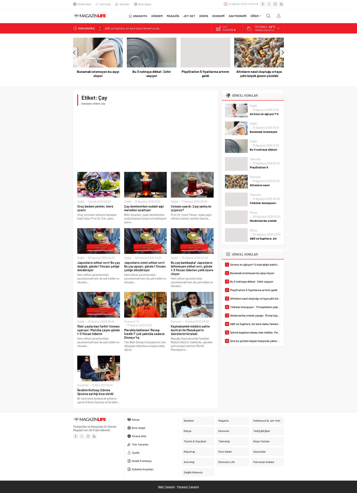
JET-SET (189, 16)
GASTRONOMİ (237, 16)
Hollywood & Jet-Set (266, 420)
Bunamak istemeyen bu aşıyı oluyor (98, 74)
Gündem (189, 420)
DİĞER (255, 16)
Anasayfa (86, 103)
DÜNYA (203, 16)
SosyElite (82, 385)
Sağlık (80, 201)
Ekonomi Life (226, 462)
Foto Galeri (225, 451)
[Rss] (281, 4)
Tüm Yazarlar (140, 444)
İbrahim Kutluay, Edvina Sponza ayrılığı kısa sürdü (95, 392)
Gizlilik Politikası (142, 461)
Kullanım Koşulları (143, 469)
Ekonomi (176, 321)
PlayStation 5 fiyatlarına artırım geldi (205, 74)
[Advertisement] (145, 139)
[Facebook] (262, 4)
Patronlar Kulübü (263, 462)
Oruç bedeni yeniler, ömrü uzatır (95, 208)
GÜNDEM (157, 16)
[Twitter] (269, 4)
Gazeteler (259, 451)
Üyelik (135, 452)
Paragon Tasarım (188, 486)
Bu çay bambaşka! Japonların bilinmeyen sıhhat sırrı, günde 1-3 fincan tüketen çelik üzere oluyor (192, 268)
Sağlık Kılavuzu (193, 472)
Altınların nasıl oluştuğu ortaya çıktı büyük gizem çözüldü (259, 74)
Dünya (253, 212)
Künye (135, 419)
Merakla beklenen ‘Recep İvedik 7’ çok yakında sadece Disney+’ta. (144, 333)
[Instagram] (275, 4)
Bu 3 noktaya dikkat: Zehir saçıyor (151, 74)
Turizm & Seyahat (195, 441)
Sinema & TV (131, 321)
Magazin (223, 420)
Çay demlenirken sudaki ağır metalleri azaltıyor (144, 208)
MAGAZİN (173, 16)
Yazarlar (124, 4)
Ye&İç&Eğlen (261, 431)
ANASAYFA (140, 16)
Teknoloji (255, 159)
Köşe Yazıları (261, 441)
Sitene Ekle (84, 4)
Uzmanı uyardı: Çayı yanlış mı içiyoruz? (191, 208)
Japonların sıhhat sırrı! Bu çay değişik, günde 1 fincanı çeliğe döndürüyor (98, 266)
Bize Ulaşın (144, 4)
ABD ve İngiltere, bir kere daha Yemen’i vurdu (132, 27)
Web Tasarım (166, 486)
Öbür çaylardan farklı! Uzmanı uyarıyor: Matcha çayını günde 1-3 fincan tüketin (98, 330)
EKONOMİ (218, 16)
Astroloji (105, 4)
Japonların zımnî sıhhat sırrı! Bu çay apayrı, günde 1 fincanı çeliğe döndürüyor (145, 266)
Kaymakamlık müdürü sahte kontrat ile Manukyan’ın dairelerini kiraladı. (190, 330)
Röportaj (189, 451)
